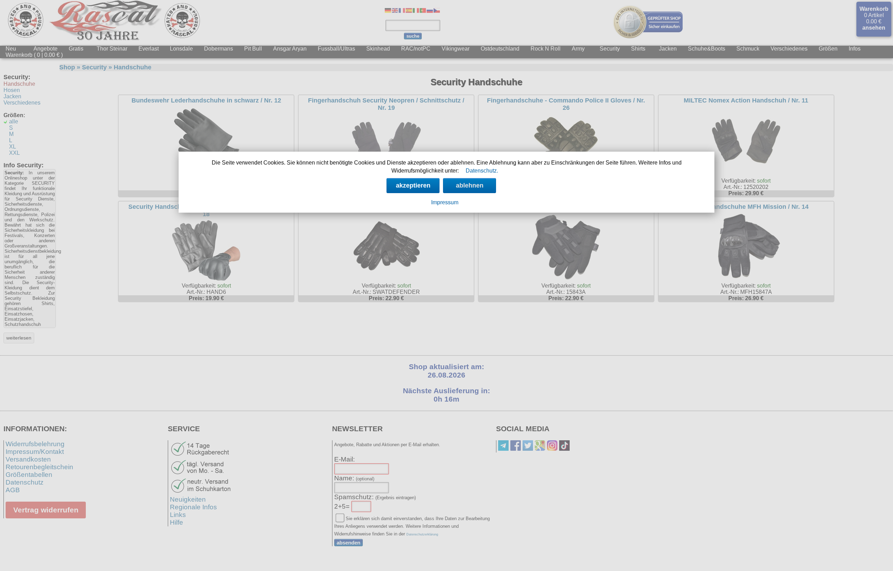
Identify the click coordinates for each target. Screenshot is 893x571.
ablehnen (469, 185)
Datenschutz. (482, 171)
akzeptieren (413, 185)
